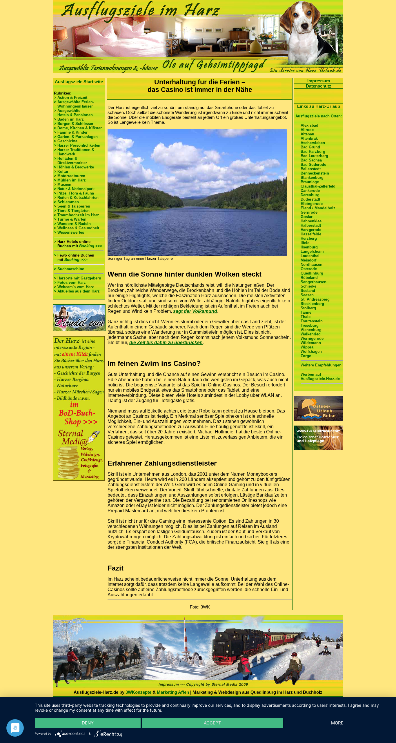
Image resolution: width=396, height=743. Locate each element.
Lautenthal (310, 256)
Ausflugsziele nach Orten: (318, 116)
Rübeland (309, 277)
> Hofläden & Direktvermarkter (70, 160)
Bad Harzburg (313, 151)
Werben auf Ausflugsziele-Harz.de (320, 376)
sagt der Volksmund (195, 311)
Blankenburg (312, 177)
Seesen (307, 295)
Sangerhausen (313, 282)
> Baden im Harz (69, 119)
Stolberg (308, 308)
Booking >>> (90, 246)
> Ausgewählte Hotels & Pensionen (73, 112)
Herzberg (309, 238)
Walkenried (311, 334)
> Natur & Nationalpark (74, 189)
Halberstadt (311, 225)
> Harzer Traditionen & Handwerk (74, 152)
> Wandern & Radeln (72, 223)
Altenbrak (309, 138)
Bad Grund (310, 147)
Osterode (309, 269)
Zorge (306, 356)
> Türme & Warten (70, 219)
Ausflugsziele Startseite (79, 81)
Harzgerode (311, 230)
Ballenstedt (311, 169)
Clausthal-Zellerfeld (318, 186)
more (337, 723)
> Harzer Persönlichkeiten (77, 145)
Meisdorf (308, 260)
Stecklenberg (312, 303)
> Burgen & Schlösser (73, 123)
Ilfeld (305, 243)
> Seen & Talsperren (72, 206)
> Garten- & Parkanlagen (76, 137)
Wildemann (311, 343)
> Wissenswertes (69, 232)
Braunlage (310, 182)
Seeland (308, 290)
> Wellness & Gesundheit (76, 228)
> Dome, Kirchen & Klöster (78, 128)
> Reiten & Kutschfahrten (76, 197)
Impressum (318, 80)
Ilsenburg (309, 247)
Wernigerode (312, 338)
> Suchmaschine (69, 269)
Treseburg (310, 325)
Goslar (307, 217)
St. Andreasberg (315, 299)
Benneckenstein (315, 173)
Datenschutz (318, 85)
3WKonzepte (138, 692)
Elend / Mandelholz (318, 208)
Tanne (306, 312)
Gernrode (309, 212)
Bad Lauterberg (314, 156)
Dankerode (310, 190)
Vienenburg (311, 330)
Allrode (307, 130)
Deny (88, 723)
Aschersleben (313, 143)
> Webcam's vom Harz (74, 287)
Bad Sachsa (311, 160)
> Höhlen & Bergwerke (74, 167)
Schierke (308, 286)
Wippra (307, 347)
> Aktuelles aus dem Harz (77, 291)
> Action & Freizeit (70, 97)
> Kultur (61, 171)
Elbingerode (312, 203)
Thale (305, 317)
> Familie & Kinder (71, 132)
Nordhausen (311, 264)
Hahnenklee (311, 221)
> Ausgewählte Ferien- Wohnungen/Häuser (74, 104)
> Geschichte (65, 141)
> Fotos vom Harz (70, 282)
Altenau (307, 134)
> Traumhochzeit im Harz (76, 215)
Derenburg (310, 195)
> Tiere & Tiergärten (72, 210)
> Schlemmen (66, 202)
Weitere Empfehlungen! (322, 365)
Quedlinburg (312, 273)
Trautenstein (312, 321)
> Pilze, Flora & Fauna (74, 193)
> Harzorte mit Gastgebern (77, 278)
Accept (212, 723)
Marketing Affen (173, 692)
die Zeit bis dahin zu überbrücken (166, 342)
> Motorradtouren (69, 176)
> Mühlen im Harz (70, 180)
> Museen (62, 184)
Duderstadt (310, 199)
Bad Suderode (313, 164)
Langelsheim (312, 251)
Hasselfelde (311, 234)
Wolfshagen (311, 351)
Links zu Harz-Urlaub (318, 106)
